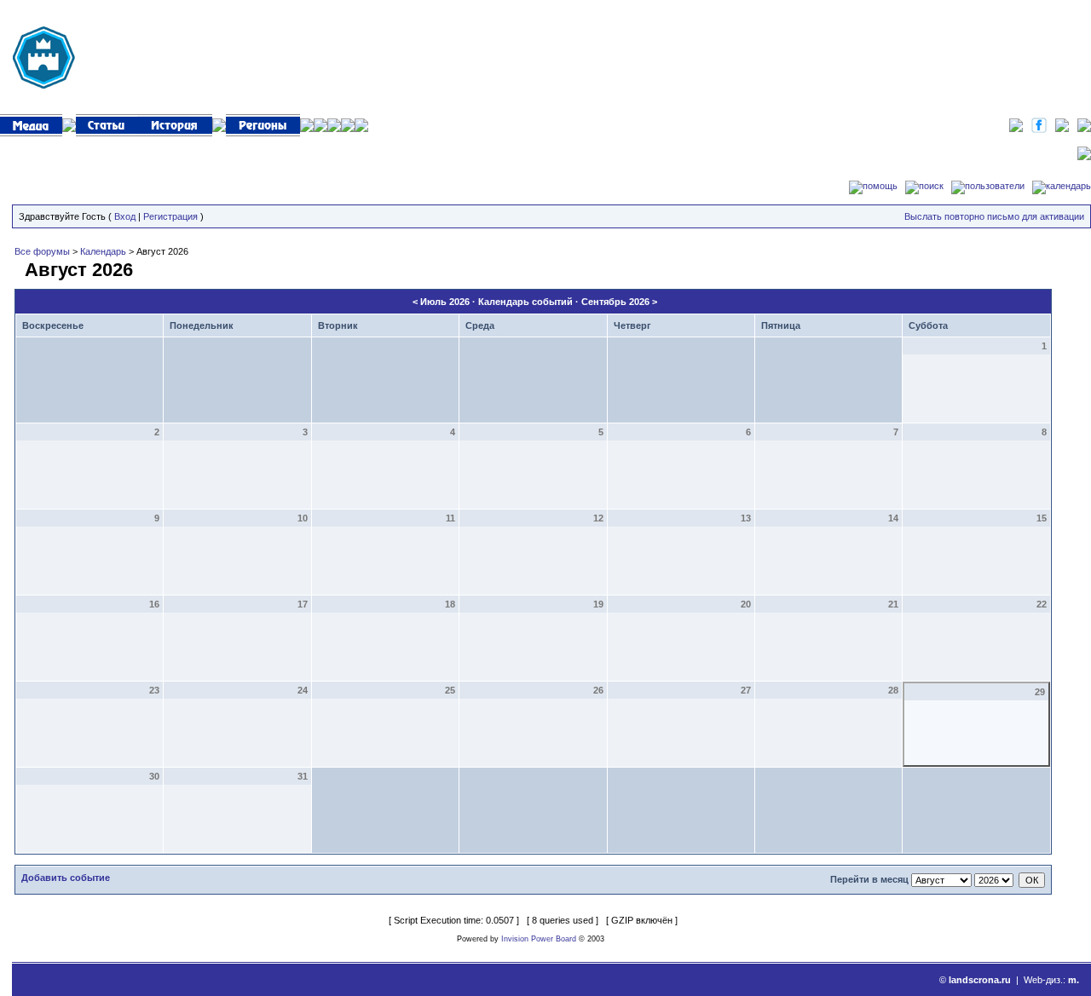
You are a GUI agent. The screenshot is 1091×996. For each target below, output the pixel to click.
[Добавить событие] (17, 267)
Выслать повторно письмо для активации (994, 216)
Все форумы (42, 251)
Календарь (103, 251)
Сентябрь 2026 (615, 301)
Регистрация (170, 216)
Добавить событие (65, 877)
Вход (125, 216)
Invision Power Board (538, 939)
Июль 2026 (445, 301)
